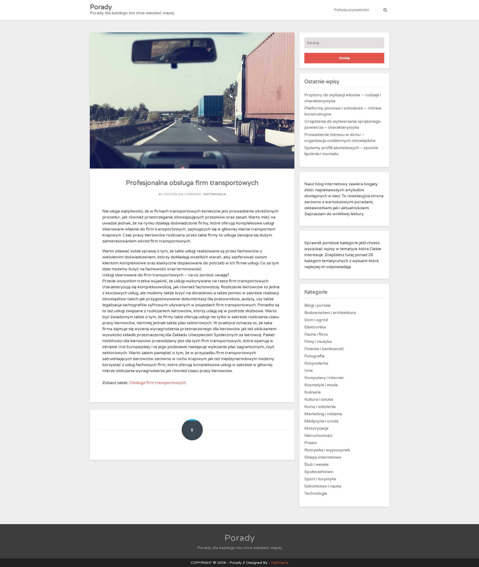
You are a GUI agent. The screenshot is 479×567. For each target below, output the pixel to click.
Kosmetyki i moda (321, 384)
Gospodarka (316, 363)
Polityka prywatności (351, 10)
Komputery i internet (324, 377)
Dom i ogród (316, 319)
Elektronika (315, 327)
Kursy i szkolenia (320, 406)
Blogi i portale (317, 305)
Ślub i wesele (316, 464)
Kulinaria (312, 392)
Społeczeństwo (318, 471)
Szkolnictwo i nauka (322, 486)
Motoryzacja (215, 194)
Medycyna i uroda (321, 421)
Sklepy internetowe (322, 457)
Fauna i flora (316, 334)
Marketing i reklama (323, 413)
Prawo (310, 442)
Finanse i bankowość (324, 348)
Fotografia (314, 356)
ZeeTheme (279, 563)
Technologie (315, 493)
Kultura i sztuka (318, 399)
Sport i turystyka (320, 478)
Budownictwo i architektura (330, 312)
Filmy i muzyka (318, 341)
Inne (308, 370)
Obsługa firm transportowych (157, 382)
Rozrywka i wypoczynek (327, 450)
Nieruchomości (318, 435)
